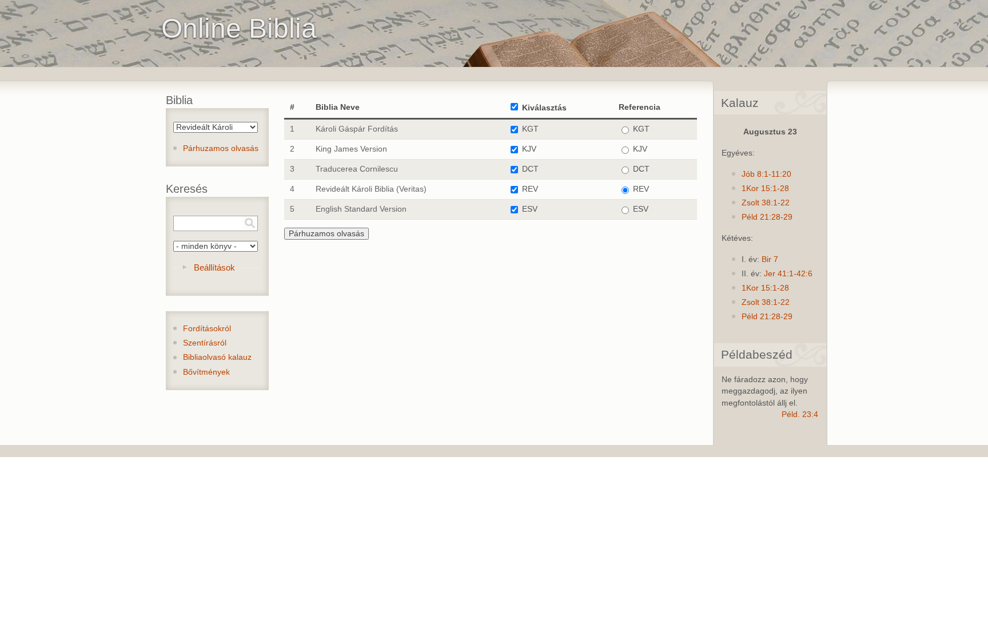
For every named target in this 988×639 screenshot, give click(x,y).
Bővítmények (206, 372)
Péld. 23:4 (800, 414)
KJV (529, 149)
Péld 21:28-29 (767, 217)
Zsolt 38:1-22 (766, 203)
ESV (529, 209)
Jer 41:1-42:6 (788, 273)
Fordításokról (207, 328)
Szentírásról (204, 343)
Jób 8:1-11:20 (766, 174)
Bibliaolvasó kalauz (217, 357)
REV (530, 189)
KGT (530, 129)
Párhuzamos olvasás (220, 148)
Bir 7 (770, 259)
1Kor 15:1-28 (765, 188)
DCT (530, 169)
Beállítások (214, 267)
